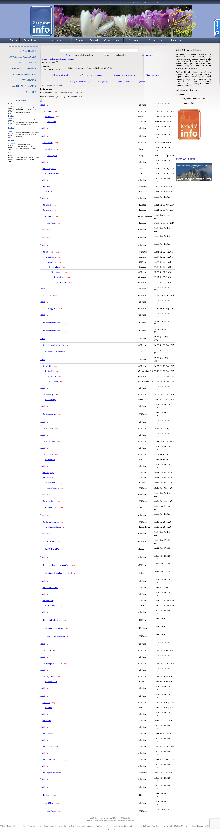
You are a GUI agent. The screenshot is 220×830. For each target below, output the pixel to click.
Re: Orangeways (49, 168)
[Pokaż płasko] (102, 81)
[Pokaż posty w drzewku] (78, 81)
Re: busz (46, 702)
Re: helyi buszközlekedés (53, 345)
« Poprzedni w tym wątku (91, 75)
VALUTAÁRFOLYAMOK (24, 85)
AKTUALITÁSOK (27, 50)
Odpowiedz (141, 81)
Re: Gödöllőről (49, 500)
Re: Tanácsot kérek (51, 521)
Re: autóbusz (48, 251)
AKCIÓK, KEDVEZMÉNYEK (22, 56)
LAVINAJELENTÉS (26, 62)
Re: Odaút (47, 794)
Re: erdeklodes (49, 441)
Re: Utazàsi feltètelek (51, 759)
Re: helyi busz (48, 676)
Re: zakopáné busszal (51, 322)
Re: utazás (47, 204)
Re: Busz (46, 186)
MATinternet (102, 820)
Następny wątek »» (154, 75)
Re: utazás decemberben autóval (56, 565)
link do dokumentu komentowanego (59, 58)
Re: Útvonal (48, 454)
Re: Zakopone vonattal (52, 663)
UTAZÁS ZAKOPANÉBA (24, 68)
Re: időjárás (48, 142)
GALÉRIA (31, 91)
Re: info (11, 116)
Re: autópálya (48, 394)
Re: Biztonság (48, 600)
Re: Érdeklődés (14, 104)
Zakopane (112, 820)
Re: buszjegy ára (49, 308)
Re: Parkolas (48, 733)
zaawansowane (148, 54)
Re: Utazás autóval (50, 587)
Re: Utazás (47, 111)
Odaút (42, 104)
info (9, 152)
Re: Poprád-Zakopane (52, 772)
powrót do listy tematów (54, 84)
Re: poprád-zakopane (51, 619)
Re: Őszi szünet (49, 413)
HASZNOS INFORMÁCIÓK (23, 74)
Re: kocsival (48, 428)
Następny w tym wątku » (124, 75)
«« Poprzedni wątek (60, 75)
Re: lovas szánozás (50, 746)
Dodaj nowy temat (122, 81)
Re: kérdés (47, 366)
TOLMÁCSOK (29, 80)
